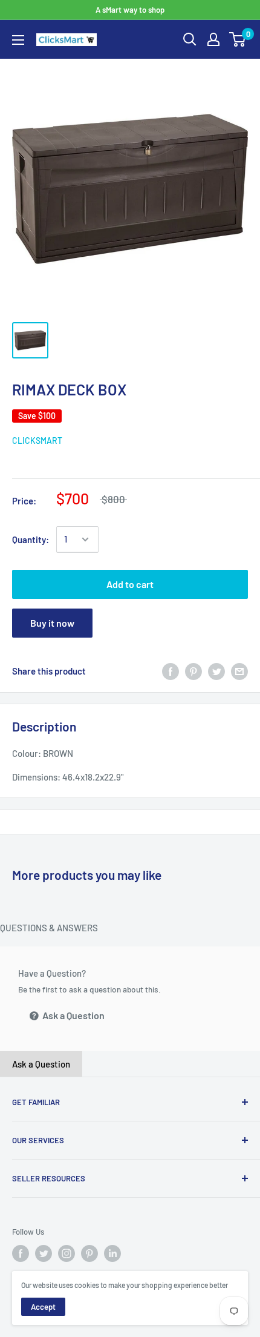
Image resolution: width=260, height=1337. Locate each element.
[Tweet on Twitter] (216, 671)
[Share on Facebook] (170, 671)
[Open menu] (18, 40)
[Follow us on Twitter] (43, 1253)
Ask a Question (73, 1015)
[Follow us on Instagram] (66, 1253)
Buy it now (52, 623)
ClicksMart (37, 440)
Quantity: (30, 539)
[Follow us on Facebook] (20, 1253)
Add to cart (130, 584)
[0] (237, 39)
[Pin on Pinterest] (193, 671)
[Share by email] (239, 671)
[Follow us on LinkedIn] (112, 1253)
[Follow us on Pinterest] (89, 1253)
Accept (43, 1307)
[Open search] (190, 39)
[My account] (213, 39)
